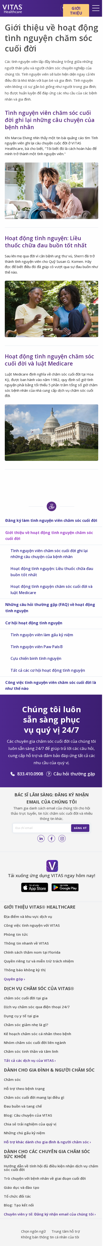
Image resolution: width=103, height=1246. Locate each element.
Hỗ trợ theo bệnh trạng (24, 1088)
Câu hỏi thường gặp (74, 774)
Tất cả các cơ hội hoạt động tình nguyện (48, 670)
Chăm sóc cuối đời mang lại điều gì (34, 1097)
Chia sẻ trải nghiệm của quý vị (30, 1124)
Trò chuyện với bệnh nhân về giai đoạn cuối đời (45, 1178)
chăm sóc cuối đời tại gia (25, 998)
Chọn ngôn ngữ (33, 1231)
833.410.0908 (30, 774)
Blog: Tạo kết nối (19, 1205)
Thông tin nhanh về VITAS (26, 943)
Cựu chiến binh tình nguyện (36, 658)
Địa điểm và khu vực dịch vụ (28, 916)
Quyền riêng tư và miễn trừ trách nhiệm (39, 961)
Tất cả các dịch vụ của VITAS (29, 1060)
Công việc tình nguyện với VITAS (32, 925)
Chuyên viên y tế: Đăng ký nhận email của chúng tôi (49, 1214)
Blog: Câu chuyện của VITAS (28, 1115)
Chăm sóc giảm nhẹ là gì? (26, 1024)
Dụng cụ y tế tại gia (21, 1015)
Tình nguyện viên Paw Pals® (37, 646)
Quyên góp (13, 978)
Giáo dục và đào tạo (21, 1187)
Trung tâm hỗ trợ (66, 1231)
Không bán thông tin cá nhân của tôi (50, 1237)
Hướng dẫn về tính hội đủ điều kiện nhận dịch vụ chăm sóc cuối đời (51, 1168)
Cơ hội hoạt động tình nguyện (33, 623)
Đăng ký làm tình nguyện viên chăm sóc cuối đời (51, 520)
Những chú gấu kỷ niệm (24, 1132)
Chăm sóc (13, 1079)
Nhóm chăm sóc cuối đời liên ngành (35, 1042)
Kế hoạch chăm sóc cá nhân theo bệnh (37, 1033)
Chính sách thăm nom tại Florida (32, 952)
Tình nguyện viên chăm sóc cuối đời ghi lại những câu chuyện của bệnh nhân (49, 553)
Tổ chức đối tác (17, 1196)
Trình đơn (95, 8)
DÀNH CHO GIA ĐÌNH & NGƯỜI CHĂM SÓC (49, 1070)
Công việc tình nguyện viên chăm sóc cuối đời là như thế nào (50, 685)
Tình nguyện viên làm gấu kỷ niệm (42, 634)
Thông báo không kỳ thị (25, 969)
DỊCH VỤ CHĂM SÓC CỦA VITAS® (39, 988)
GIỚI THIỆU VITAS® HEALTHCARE (39, 907)
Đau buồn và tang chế (23, 1106)
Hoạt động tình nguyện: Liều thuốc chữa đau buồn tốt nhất (52, 571)
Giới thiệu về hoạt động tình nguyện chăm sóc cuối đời (49, 535)
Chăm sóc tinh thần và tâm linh (31, 1051)
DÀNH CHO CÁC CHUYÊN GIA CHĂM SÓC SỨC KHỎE (47, 1154)
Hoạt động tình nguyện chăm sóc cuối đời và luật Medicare (51, 589)
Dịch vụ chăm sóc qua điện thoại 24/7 (37, 1006)
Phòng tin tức (16, 934)
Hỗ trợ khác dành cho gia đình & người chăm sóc (46, 1141)
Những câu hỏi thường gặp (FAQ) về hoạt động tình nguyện (50, 607)
